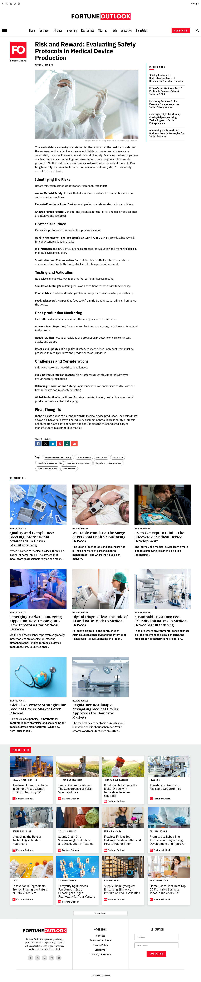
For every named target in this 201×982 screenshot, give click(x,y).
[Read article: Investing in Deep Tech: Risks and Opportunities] (169, 766)
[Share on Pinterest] (60, 443)
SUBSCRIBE (180, 30)
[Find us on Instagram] (15, 4)
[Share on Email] (74, 443)
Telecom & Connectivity (70, 779)
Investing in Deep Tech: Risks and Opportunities (165, 786)
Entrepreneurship (67, 880)
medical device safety (50, 463)
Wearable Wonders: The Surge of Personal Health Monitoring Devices (99, 537)
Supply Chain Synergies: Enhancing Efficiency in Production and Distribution (122, 889)
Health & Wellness (22, 831)
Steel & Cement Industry (25, 779)
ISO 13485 (101, 457)
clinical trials (84, 457)
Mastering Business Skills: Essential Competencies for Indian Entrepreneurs (164, 104)
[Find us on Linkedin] (44, 958)
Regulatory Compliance (108, 463)
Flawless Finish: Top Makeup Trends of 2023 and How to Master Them (122, 840)
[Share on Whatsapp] (67, 443)
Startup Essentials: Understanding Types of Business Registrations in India (166, 78)
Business (45, 30)
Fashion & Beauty (112, 831)
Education (126, 30)
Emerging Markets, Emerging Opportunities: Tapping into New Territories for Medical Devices (36, 623)
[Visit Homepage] (100, 16)
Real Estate (87, 30)
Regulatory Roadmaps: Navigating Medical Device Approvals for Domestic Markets (95, 711)
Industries (142, 30)
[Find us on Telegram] (19, 4)
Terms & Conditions (100, 940)
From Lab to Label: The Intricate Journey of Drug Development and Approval (167, 840)
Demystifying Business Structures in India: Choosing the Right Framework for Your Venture (76, 891)
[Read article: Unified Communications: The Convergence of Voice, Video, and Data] (77, 766)
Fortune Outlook (18, 60)
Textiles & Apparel (67, 831)
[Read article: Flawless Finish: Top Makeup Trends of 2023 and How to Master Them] (123, 818)
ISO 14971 (117, 457)
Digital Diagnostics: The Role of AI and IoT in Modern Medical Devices (100, 621)
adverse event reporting (58, 457)
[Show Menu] (3, 30)
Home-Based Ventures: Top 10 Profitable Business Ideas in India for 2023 (165, 91)
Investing (72, 30)
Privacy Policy (100, 945)
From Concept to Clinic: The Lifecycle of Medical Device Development (159, 537)
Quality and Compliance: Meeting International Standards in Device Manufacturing (32, 539)
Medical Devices (44, 65)
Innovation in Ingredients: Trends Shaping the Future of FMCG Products (30, 889)
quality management (78, 463)
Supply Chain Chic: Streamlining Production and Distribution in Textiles (75, 840)
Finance (58, 30)
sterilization (69, 468)
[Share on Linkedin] (52, 443)
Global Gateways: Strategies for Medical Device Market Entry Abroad (38, 709)
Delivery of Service (100, 954)
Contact (100, 935)
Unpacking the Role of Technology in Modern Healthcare (27, 840)
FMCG (15, 880)
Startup (102, 30)
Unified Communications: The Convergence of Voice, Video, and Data (75, 788)
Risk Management (47, 468)
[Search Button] (197, 30)
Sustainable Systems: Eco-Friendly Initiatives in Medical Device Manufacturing (161, 621)
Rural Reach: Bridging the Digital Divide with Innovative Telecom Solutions (120, 790)
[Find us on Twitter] (7, 4)
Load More (100, 913)
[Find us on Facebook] (3, 4)
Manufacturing (111, 880)
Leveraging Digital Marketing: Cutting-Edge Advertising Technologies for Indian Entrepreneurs (165, 119)
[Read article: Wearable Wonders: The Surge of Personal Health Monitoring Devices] (100, 505)
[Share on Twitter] (45, 443)
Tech (114, 30)
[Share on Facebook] (38, 443)
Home (32, 30)
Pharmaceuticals (158, 831)
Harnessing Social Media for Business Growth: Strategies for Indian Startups (166, 133)
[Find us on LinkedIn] (11, 4)
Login (196, 3)
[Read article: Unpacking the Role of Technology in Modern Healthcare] (31, 818)
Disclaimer (100, 949)
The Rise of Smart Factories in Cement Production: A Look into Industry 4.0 (30, 788)
